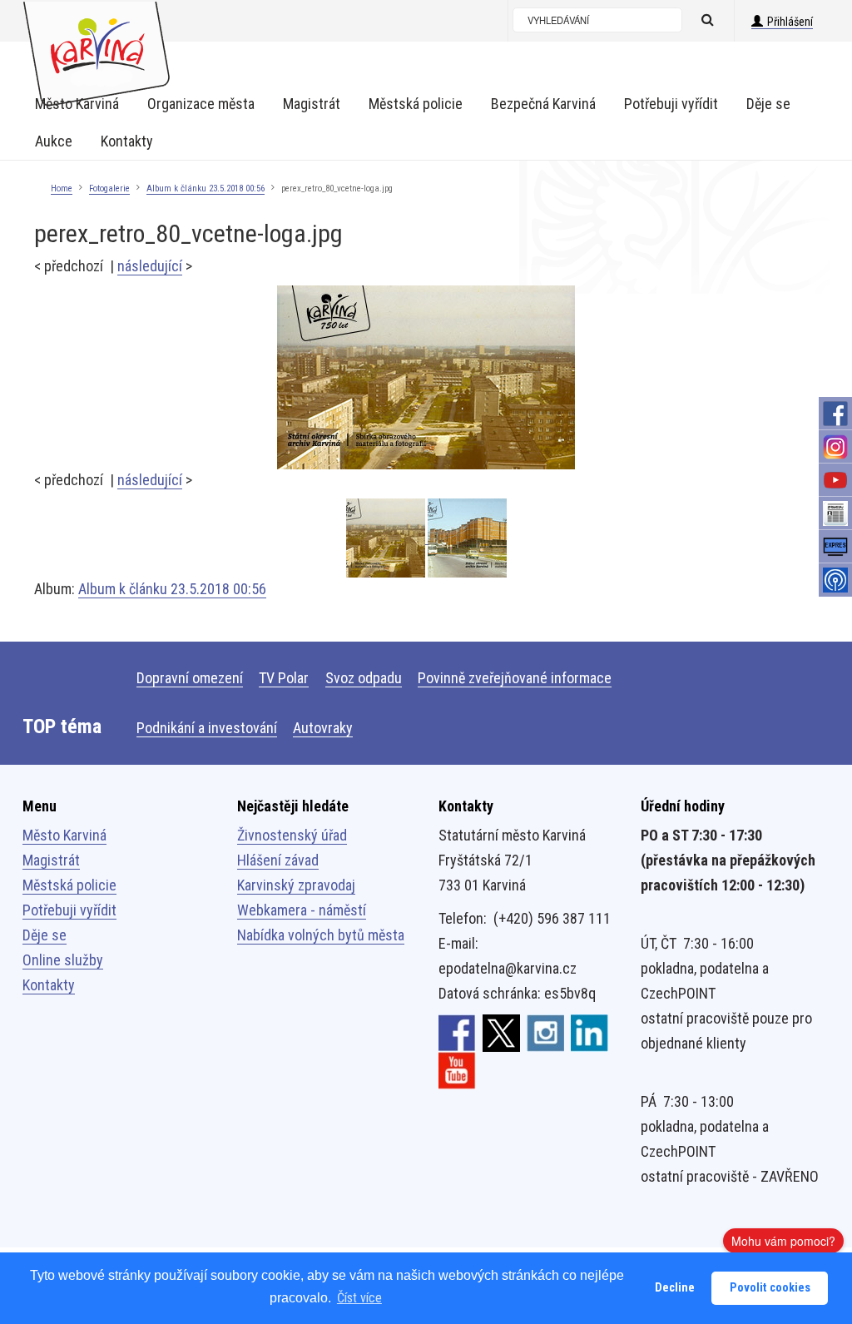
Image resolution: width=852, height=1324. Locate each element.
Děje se (44, 935)
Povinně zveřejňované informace (515, 678)
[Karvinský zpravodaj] (835, 513)
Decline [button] (675, 1288)
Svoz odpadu (363, 678)
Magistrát (51, 860)
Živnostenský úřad (292, 835)
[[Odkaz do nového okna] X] (501, 1032)
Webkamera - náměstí (301, 910)
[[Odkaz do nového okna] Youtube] (457, 1069)
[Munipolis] (835, 580)
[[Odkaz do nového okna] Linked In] (589, 1032)
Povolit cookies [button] (770, 1288)
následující (149, 266)
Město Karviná (64, 835)
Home (61, 188)
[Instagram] (835, 446)
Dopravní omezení (189, 678)
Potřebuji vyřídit (69, 910)
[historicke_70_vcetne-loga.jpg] (467, 538)
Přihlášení (790, 21)
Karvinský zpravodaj (296, 885)
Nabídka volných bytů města (320, 935)
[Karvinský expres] (835, 546)
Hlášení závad (278, 860)
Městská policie (69, 885)
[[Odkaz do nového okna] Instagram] (545, 1032)
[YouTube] (835, 480)
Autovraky (323, 727)
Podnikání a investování (206, 727)
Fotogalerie (109, 188)
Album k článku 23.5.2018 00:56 (205, 188)
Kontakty (48, 985)
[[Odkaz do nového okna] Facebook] (457, 1032)
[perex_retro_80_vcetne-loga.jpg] (426, 376)
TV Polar (284, 678)
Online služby (62, 960)
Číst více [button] (359, 1298)
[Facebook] (835, 413)
